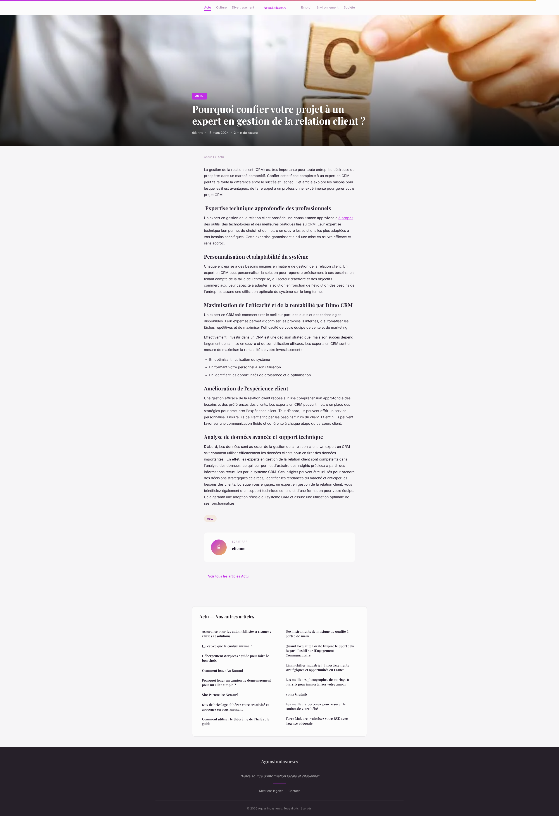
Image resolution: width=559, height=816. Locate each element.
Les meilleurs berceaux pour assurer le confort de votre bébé (316, 706)
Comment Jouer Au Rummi (222, 670)
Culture (221, 7)
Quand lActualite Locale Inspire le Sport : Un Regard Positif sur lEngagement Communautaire (320, 651)
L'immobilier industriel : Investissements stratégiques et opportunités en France (317, 667)
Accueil (209, 157)
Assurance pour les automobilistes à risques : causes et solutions (236, 633)
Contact (294, 791)
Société (349, 7)
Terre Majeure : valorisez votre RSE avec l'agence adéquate (317, 720)
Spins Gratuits (296, 694)
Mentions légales (271, 791)
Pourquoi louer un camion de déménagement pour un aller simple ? (236, 682)
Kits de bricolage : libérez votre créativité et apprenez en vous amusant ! (235, 707)
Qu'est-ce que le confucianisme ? (227, 646)
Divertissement (243, 7)
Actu (207, 7)
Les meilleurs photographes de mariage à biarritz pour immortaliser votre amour (317, 681)
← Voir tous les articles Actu (226, 576)
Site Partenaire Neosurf (220, 694)
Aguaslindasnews (279, 761)
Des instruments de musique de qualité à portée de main (317, 633)
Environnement (327, 7)
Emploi (306, 7)
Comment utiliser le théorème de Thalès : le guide (235, 721)
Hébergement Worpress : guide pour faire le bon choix (235, 658)
